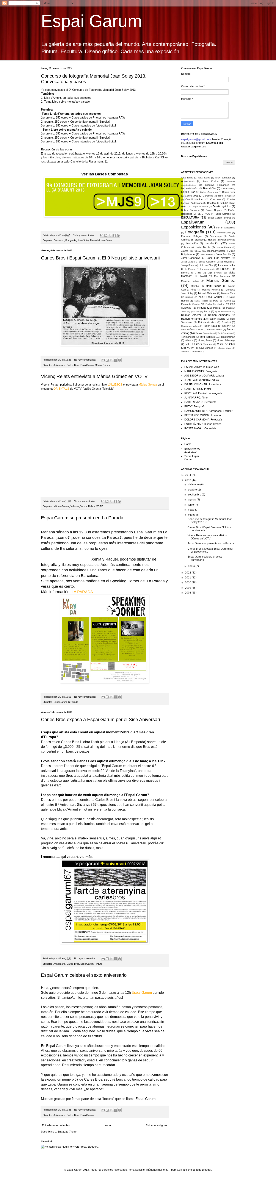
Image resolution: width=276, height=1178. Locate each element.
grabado (199, 239)
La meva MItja (226, 265)
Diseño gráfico (222, 206)
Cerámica (208, 195)
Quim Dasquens (223, 311)
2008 (188, 592)
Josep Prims (187, 265)
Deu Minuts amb (215, 203)
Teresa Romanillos (205, 333)
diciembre (194, 484)
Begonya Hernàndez (217, 185)
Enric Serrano (223, 213)
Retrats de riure (207, 322)
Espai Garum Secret (219, 217)
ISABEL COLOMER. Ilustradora (202, 384)
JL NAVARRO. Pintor (196, 397)
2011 (188, 577)
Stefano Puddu (214, 329)
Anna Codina (210, 181)
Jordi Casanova (191, 257)
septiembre (195, 494)
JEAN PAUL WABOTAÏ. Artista (201, 380)
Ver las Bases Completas (104, 174)
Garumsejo (215, 236)
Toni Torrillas (207, 336)
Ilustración (192, 243)
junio (191, 504)
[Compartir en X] (110, 235)
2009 (188, 587)
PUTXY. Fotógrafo (194, 406)
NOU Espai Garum (210, 296)
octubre (193, 489)
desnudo (197, 203)
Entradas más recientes (56, 1125)
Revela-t (226, 322)
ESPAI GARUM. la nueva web (201, 367)
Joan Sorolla (223, 254)
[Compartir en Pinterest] (118, 235)
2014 (188, 475)
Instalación (212, 243)
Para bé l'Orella (222, 300)
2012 (188, 572)
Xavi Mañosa (206, 348)
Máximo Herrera (211, 289)
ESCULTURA (190, 217)
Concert (231, 196)
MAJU (203, 276)
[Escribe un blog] (106, 235)
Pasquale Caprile (190, 304)
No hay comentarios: (84, 235)
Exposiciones (193, 227)
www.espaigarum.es (193, 146)
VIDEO (190, 344)
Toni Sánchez (188, 337)
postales (195, 311)
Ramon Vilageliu (217, 318)
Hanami (212, 239)
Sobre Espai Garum (191, 458)
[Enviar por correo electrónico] (102, 235)
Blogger (206, 1169)
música (189, 297)
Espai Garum (91, 21)
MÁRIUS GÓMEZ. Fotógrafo (200, 371)
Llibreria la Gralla (191, 272)
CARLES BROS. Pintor (197, 389)
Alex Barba (204, 177)
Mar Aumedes (222, 276)
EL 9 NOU (204, 213)
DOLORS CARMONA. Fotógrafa (203, 419)
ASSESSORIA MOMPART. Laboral (204, 375)
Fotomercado (224, 232)
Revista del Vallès (190, 326)
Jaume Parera (223, 247)
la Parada (73, 702)
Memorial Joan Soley (101, 240)
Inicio (108, 1125)
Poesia (216, 307)
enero (192, 566)
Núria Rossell (201, 301)
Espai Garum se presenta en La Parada (82, 517)
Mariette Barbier (190, 281)
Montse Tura (228, 293)
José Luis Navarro (218, 257)
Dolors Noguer (214, 210)
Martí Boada (213, 285)
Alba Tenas (187, 177)
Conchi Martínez (194, 199)
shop (200, 329)
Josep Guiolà (206, 261)
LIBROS (224, 268)
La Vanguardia (207, 269)
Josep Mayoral (224, 262)
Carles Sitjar (228, 192)
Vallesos (75, 506)
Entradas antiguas (156, 1125)
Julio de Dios (206, 265)
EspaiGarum (87, 365)
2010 (188, 582)
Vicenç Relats (87, 506)
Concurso (59, 240)
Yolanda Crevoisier (191, 351)
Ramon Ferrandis (191, 318)
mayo (191, 509)
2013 (188, 480)
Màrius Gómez (102, 365)
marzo (192, 514)
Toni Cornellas (225, 333)
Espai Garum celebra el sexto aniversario (84, 975)
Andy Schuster (223, 177)
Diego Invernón (200, 206)
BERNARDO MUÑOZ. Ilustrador (203, 415)
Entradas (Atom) (67, 1131)
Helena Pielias (227, 239)
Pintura (98, 963)
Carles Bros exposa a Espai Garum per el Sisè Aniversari (100, 719)
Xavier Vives (224, 348)
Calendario (226, 188)
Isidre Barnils (203, 247)
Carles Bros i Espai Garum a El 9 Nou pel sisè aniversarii (100, 258)
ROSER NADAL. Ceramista (200, 428)
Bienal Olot (209, 188)
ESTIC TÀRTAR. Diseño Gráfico (202, 424)
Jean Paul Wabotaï (215, 251)
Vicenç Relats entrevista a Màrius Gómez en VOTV (94, 376)
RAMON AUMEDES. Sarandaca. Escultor (208, 410)
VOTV (99, 506)
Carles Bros (73, 365)
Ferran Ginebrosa (225, 227)
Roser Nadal (210, 325)
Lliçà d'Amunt (215, 273)
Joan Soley (83, 240)
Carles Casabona (209, 192)
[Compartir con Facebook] (114, 235)
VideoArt (207, 344)
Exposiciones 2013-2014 (192, 450)
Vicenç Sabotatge (226, 340)
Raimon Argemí (191, 315)
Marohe (195, 286)
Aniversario (59, 365)
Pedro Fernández (215, 304)
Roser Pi (226, 326)
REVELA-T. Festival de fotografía (203, 393)
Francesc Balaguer (192, 236)
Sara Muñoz (187, 329)
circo (220, 195)
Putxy (207, 311)
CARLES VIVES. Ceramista (200, 402)
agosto (192, 499)
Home (187, 444)
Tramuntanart (228, 337)
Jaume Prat (187, 251)
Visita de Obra (226, 344)
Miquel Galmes (207, 293)
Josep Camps (188, 262)
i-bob (173, 1169)
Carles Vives (192, 195)
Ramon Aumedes (219, 315)
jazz (199, 251)
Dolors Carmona (190, 210)
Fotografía (70, 240)
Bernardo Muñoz (190, 188)
